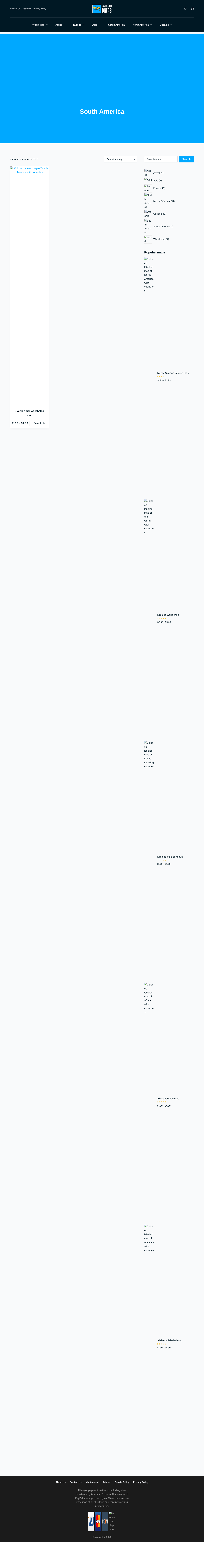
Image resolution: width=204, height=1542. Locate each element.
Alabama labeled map (169, 1340)
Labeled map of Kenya (170, 856)
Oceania (164, 24)
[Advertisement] (102, 56)
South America (116, 24)
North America (141, 24)
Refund (106, 1482)
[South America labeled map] (29, 285)
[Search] (185, 9)
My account (92, 1482)
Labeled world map (168, 614)
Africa (58, 24)
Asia (94, 24)
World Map (38, 24)
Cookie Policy (121, 1482)
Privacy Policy (39, 8)
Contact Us (15, 8)
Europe (77, 24)
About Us (26, 8)
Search (186, 159)
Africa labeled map (168, 1098)
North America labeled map (173, 373)
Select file (39, 423)
